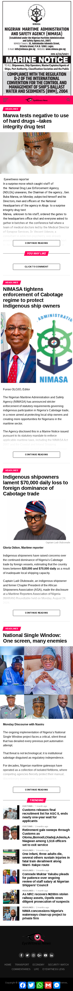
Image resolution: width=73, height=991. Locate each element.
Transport (22, 964)
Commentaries (21, 969)
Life (36, 969)
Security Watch (58, 964)
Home (7, 964)
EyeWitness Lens (54, 969)
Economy (38, 964)
